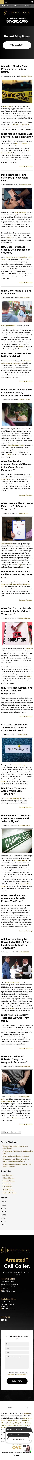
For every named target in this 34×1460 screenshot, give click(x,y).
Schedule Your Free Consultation (17, 45)
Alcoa (3, 1420)
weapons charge (6, 1101)
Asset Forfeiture (8, 1175)
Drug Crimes (23, 734)
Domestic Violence (9, 1181)
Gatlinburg (26, 1423)
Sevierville (16, 1420)
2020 (3, 1221)
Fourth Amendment (20, 860)
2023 (3, 1212)
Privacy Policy (21, 1374)
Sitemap (16, 1455)
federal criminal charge (16, 445)
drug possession (20, 212)
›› (19, 1132)
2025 (3, 1205)
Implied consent (7, 544)
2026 (3, 1202)
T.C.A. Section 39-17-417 (14, 798)
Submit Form (17, 1381)
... (17, 1132)
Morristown (27, 1418)
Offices (29, 6)
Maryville (18, 1423)
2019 (3, 1225)
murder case (6, 106)
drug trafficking (19, 765)
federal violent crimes (21, 124)
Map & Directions (8, 1291)
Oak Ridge (11, 1423)
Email (18, 6)
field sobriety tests (12, 982)
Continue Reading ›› (26, 166)
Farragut (9, 1420)
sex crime (29, 648)
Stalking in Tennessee (8, 325)
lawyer (9, 127)
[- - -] (2, 2)
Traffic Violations (8, 1190)
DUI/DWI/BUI (23, 513)
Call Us (6, 6)
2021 (3, 1218)
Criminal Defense (26, 76)
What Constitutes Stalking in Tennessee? (16, 1156)
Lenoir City (25, 1420)
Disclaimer (11, 1374)
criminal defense (25, 884)
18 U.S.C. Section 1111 (22, 143)
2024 (3, 1208)
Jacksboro (27, 1413)
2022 (3, 1215)
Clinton (3, 1423)
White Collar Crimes (9, 1193)
